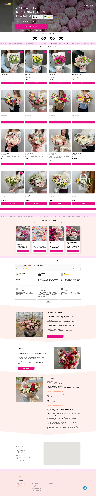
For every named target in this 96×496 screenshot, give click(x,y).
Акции (50, 485)
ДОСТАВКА (53, 4)
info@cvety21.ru (20, 452)
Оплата (50, 481)
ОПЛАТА (47, 4)
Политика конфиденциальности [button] (21, 484)
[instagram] (16, 480)
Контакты (51, 486)
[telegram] (22, 480)
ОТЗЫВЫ (42, 4)
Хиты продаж (35, 483)
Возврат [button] (17, 486)
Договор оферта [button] (18, 485)
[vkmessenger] (18, 480)
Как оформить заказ (53, 479)
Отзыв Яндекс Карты (19, 283)
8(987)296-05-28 (89, 5)
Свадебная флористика (37, 488)
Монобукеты (35, 485)
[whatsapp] (20, 480)
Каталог (34, 481)
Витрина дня (35, 477)
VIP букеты (34, 486)
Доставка (51, 483)
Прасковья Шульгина (68, 287)
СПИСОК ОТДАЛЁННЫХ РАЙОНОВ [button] (55, 391)
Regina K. (43, 273)
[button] (31, 26)
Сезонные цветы (35, 479)
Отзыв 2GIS (62, 283)
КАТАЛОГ (36, 4)
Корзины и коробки (36, 490)
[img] (85, 488)
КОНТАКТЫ (59, 4)
